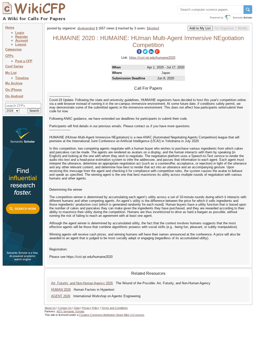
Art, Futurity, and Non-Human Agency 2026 (82, 283)
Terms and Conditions (114, 307)
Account (21, 40)
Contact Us (65, 307)
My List (10, 73)
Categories (13, 49)
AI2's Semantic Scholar (70, 311)
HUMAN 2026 (61, 289)
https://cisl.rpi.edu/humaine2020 (152, 57)
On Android (14, 96)
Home (9, 27)
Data (77, 307)
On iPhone (13, 90)
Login (19, 33)
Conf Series (14, 66)
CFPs (9, 56)
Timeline (22, 78)
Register (21, 37)
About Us (50, 307)
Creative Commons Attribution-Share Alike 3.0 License (111, 314)
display (153, 28)
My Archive (13, 83)
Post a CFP (23, 61)
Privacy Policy (90, 307)
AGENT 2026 (60, 296)
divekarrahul (86, 28)
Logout (20, 44)
